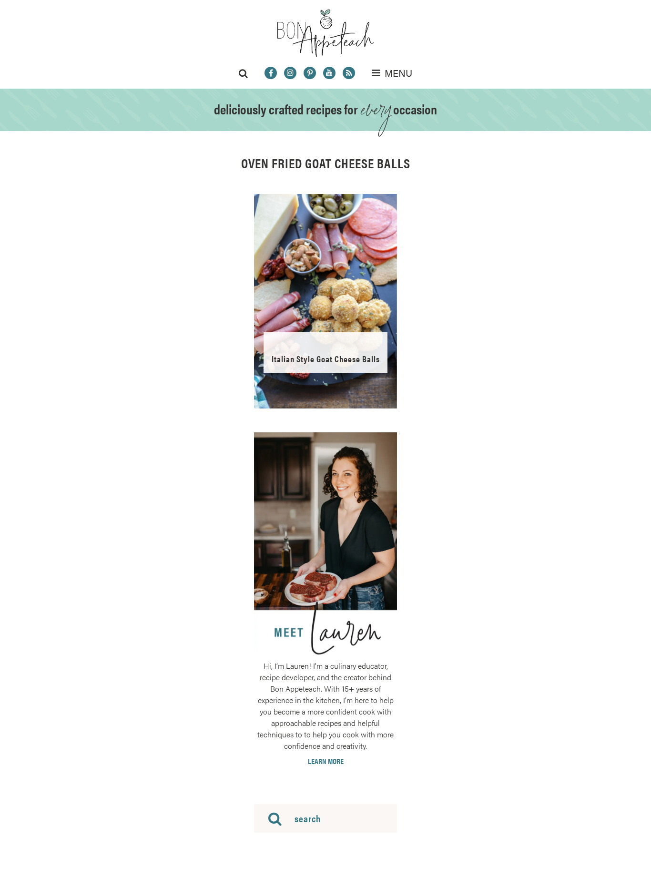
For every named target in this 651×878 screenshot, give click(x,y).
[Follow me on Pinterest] (310, 73)
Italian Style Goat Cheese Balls (326, 359)
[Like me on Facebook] (270, 73)
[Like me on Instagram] (290, 73)
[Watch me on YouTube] (329, 73)
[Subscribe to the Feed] (349, 73)
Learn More (326, 761)
